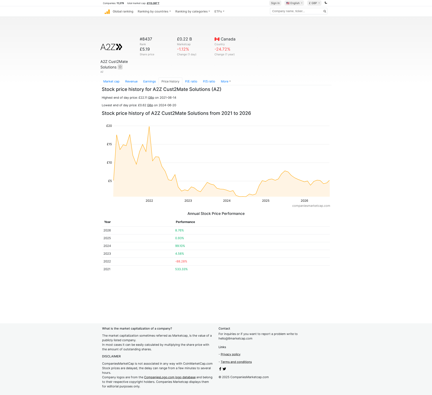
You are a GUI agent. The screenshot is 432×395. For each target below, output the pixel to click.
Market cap (111, 81)
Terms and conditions (236, 362)
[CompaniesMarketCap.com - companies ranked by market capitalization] (107, 11)
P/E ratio (191, 81)
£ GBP (313, 3)
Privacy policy (230, 354)
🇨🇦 (225, 39)
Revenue (131, 81)
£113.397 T (153, 3)
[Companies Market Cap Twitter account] (224, 369)
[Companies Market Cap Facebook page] (220, 369)
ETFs (218, 11)
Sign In (275, 3)
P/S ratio (209, 81)
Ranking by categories (191, 11)
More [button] (224, 81)
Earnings (149, 81)
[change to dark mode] (326, 3)
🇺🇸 (293, 3)
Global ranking (123, 11)
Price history (170, 81)
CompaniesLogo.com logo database (170, 377)
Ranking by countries (153, 11)
